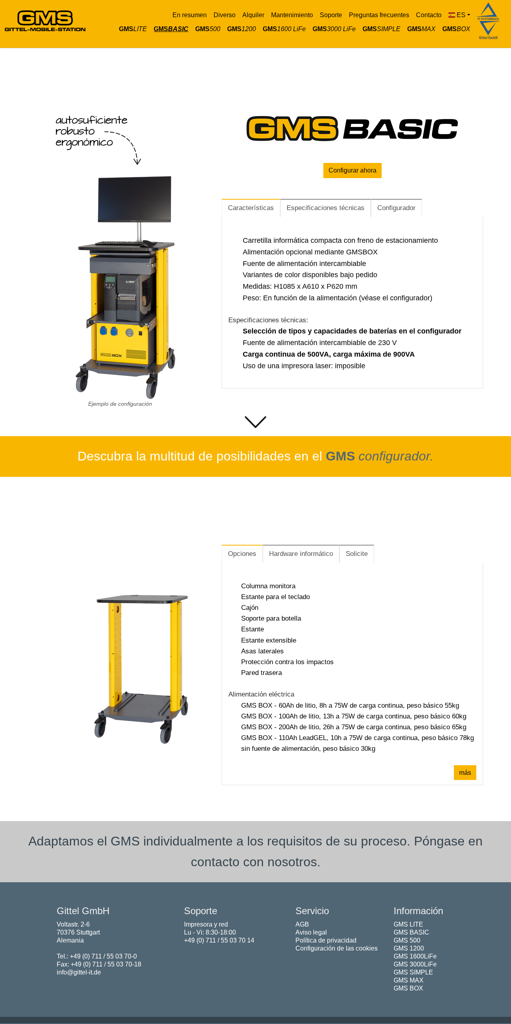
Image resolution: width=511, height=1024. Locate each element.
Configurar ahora (352, 170)
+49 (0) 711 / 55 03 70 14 (219, 940)
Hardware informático (301, 554)
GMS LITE (408, 924)
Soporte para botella (271, 618)
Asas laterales (262, 651)
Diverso (225, 15)
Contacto (429, 15)
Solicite (357, 554)
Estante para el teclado (275, 597)
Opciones (242, 554)
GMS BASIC (411, 932)
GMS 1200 (409, 948)
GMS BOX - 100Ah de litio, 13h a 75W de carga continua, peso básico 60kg (353, 716)
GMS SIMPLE (413, 972)
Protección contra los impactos (287, 662)
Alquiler (253, 15)
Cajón (249, 607)
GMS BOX (408, 988)
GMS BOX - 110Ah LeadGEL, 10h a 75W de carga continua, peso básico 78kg (357, 738)
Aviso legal (311, 932)
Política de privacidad (326, 940)
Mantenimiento (292, 15)
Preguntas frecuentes (379, 15)
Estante (252, 629)
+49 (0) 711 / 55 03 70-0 (103, 956)
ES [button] (461, 15)
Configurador (396, 208)
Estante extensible (268, 640)
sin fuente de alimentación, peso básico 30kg (308, 748)
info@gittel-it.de (79, 972)
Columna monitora (268, 586)
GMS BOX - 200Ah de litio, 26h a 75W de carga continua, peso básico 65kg (353, 727)
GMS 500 (407, 940)
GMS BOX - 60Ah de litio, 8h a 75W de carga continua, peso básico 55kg (350, 705)
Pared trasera (261, 673)
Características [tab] (251, 208)
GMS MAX (409, 980)
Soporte (331, 15)
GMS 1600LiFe (415, 956)
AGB (302, 924)
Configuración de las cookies (336, 948)
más (465, 772)
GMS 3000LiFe (415, 964)
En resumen (189, 15)
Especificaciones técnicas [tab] (325, 208)
